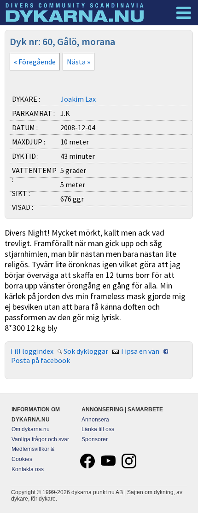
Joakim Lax (78, 99)
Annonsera (95, 419)
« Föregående (35, 61)
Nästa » (78, 61)
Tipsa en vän (139, 351)
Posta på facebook (40, 360)
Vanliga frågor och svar (40, 439)
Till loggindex (31, 351)
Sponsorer (95, 439)
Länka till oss (98, 429)
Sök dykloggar (86, 351)
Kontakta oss (28, 469)
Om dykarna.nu (31, 429)
